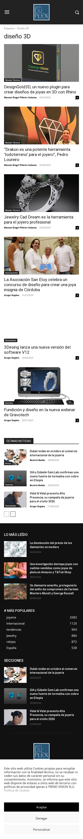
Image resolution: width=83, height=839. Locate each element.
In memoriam (71, 665)
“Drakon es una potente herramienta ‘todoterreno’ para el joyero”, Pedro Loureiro (37, 154)
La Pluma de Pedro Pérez (37, 668)
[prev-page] (6, 514)
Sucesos (9, 484)
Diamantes (57, 659)
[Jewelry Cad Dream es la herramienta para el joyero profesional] (41, 193)
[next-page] (13, 514)
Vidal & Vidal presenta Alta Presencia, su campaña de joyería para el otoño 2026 (52, 497)
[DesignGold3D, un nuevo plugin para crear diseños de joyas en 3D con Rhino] (41, 63)
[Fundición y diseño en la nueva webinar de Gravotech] (41, 386)
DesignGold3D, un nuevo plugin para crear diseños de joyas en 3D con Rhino (40, 89)
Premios (36, 674)
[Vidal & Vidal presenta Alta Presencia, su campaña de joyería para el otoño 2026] (15, 499)
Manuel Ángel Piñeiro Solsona (20, 97)
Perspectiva (20, 674)
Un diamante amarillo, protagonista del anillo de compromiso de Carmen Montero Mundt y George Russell (54, 589)
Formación (53, 665)
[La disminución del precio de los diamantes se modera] (15, 549)
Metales (61, 668)
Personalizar (41, 829)
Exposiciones (71, 662)
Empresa (74, 659)
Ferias (8, 463)
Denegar (41, 818)
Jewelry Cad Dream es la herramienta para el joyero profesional (38, 220)
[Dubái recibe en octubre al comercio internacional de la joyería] (15, 457)
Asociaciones (11, 272)
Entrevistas (38, 662)
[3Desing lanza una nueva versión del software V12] (41, 323)
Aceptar (41, 807)
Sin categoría (71, 674)
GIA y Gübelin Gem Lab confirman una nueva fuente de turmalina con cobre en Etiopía (54, 476)
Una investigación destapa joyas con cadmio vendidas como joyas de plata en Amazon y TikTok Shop (54, 568)
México (75, 668)
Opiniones (73, 671)
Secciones (52, 674)
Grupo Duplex (11, 295)
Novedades (10, 340)
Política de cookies (17, 790)
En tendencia (19, 662)
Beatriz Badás (37, 460)
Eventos (9, 402)
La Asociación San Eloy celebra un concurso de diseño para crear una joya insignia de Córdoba (40, 284)
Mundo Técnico (12, 80)
